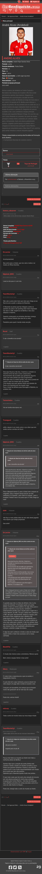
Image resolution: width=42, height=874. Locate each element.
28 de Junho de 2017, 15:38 (9, 672)
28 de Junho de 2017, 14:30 (9, 445)
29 (38, 866)
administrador (12, 179)
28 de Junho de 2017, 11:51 (9, 214)
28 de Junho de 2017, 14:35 (9, 513)
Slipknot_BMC (8, 274)
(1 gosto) (6, 394)
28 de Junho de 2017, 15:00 (9, 535)
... (7, 204)
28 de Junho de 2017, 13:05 (9, 297)
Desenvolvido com (17, 851)
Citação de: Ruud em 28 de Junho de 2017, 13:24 (20, 362)
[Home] (20, 5)
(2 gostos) (6, 640)
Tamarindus (7, 400)
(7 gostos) (6, 347)
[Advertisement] (21, 828)
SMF (24, 851)
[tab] (21, 175)
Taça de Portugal (30, 164)
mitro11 (6, 708)
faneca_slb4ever (9, 211)
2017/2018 (9, 154)
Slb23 (5, 669)
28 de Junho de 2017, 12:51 (9, 255)
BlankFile (6, 647)
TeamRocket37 (9, 294)
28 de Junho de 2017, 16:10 (9, 711)
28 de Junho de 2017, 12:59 (9, 277)
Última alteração (11, 175)
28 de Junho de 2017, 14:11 (9, 356)
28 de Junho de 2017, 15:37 (9, 650)
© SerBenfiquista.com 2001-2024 (15, 871)
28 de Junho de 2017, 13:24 (9, 334)
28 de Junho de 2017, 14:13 (9, 403)
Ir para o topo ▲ (27, 861)
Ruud (5, 331)
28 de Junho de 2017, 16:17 (9, 731)
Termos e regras (18, 861)
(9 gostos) (6, 702)
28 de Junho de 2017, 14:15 (9, 423)
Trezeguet (7, 420)
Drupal (29, 851)
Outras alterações (11, 186)
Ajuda (12, 861)
